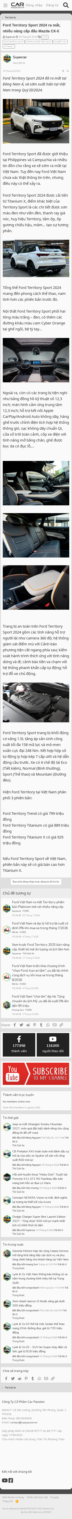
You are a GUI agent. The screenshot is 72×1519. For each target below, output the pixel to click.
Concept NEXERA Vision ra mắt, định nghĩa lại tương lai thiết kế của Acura (39, 1200)
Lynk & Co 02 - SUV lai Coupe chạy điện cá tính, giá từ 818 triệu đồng (39, 1349)
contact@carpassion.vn (23, 1422)
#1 (68, 71)
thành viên (19, 1048)
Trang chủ (8, 1501)
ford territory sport (13, 41)
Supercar (10, 37)
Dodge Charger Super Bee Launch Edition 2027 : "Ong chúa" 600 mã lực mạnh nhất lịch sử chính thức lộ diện (39, 1221)
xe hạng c (9, 46)
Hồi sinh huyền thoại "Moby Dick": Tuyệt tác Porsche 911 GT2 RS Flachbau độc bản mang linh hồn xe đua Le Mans (40, 1179)
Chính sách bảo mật (37, 1497)
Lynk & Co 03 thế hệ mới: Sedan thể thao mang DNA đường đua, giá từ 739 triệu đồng (38, 1328)
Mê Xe (15, 932)
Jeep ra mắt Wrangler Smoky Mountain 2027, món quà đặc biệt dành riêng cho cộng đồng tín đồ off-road (40, 1128)
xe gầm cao (60, 41)
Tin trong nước (13, 1244)
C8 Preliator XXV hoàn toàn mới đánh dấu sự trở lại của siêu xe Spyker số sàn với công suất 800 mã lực (40, 1155)
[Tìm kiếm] (65, 5)
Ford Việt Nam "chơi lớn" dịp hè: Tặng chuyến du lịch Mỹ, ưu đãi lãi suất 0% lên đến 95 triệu (40, 1001)
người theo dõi (53, 1048)
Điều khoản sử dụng (13, 1497)
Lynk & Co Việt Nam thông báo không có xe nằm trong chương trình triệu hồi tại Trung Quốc (40, 1278)
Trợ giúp (54, 1497)
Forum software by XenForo (28, 1508)
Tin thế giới (10, 1118)
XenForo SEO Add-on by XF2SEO (36, 1512)
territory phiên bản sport (38, 41)
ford (45, 37)
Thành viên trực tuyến (18, 1095)
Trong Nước (18, 1268)
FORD (26, 911)
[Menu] (5, 5)
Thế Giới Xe (28, 953)
